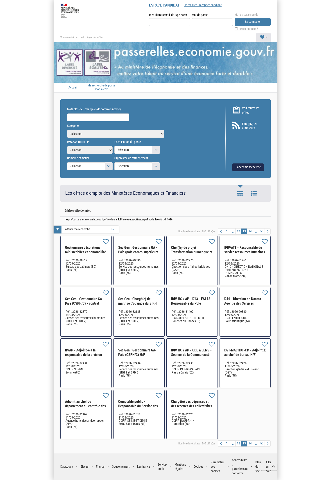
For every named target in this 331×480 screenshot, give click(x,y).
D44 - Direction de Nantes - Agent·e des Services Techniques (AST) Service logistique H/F (243, 306)
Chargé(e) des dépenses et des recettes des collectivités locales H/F (191, 406)
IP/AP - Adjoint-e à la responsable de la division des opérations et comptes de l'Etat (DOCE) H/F (86, 357)
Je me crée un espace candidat (203, 5)
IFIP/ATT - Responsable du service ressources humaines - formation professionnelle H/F (244, 254)
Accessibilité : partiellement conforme (240, 466)
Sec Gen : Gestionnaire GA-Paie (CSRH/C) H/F (137, 352)
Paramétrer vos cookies (217, 466)
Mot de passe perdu (246, 15)
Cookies (198, 467)
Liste (253, 193)
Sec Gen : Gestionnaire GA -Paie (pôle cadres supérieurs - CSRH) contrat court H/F (138, 252)
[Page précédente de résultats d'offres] (221, 231)
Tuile (240, 193)
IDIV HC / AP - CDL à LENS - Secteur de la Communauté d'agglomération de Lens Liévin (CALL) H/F (191, 357)
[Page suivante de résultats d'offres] (267, 231)
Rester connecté (248, 29)
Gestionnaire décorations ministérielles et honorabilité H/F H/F (85, 252)
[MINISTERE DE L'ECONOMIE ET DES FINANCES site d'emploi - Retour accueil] (70, 11)
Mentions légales (180, 467)
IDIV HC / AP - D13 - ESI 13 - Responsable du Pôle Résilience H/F (192, 303)
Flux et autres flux (249, 126)
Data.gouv (66, 467)
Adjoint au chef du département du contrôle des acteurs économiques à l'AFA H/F (85, 408)
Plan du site (258, 466)
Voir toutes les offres (250, 110)
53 (261, 231)
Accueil (80, 37)
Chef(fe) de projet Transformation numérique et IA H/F (191, 252)
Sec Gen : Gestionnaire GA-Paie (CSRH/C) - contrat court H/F (84, 303)
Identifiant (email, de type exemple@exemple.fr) (169, 15)
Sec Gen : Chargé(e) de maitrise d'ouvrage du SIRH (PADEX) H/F (137, 303)
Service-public (162, 467)
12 (238, 231)
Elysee (84, 467)
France (100, 467)
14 (250, 231)
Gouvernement (120, 467)
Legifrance (143, 467)
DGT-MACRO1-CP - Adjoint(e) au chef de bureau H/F (245, 352)
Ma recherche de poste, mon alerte (102, 87)
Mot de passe (200, 15)
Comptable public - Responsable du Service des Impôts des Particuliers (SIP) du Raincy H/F (138, 408)
